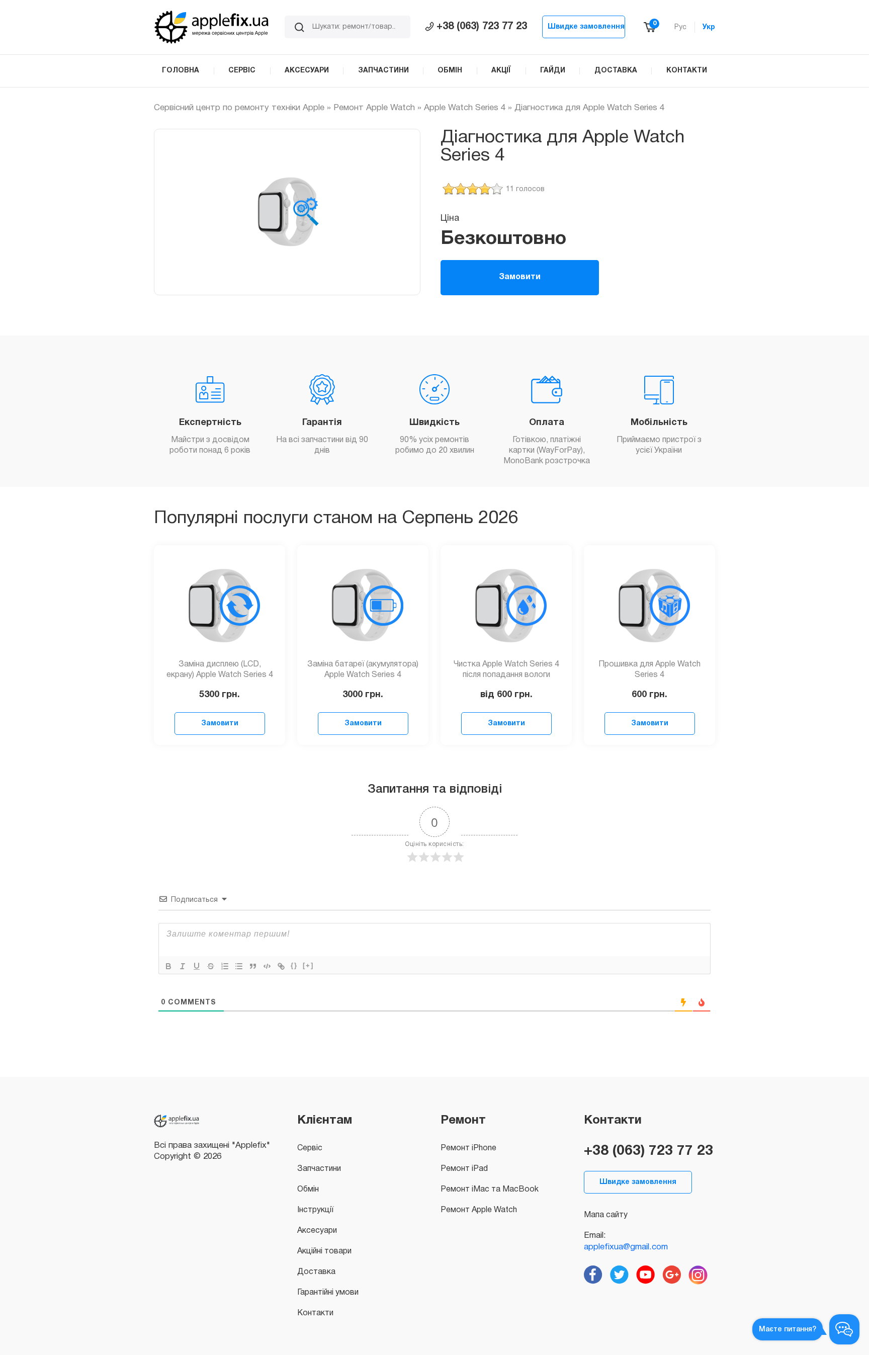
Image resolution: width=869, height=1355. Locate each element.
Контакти (315, 1313)
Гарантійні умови (328, 1292)
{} (294, 965)
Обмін (308, 1189)
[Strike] (211, 966)
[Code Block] (267, 966)
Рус (680, 27)
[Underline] (197, 966)
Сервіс (309, 1148)
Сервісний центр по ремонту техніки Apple (239, 108)
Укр (709, 27)
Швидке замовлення (586, 27)
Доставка (316, 1272)
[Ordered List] (225, 966)
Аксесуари (317, 1230)
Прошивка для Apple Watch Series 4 (649, 670)
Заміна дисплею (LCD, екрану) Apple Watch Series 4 (219, 670)
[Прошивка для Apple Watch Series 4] (650, 605)
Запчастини (319, 1168)
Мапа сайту (606, 1215)
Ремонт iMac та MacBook (490, 1189)
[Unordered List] (239, 966)
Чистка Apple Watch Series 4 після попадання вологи (506, 670)
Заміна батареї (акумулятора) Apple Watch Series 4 (362, 670)
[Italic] (183, 966)
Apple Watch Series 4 (464, 108)
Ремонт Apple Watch (374, 108)
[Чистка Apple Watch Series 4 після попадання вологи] (506, 605)
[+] (308, 965)
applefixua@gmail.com (626, 1247)
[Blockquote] (253, 966)
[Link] (281, 966)
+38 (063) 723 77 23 (482, 26)
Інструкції (315, 1210)
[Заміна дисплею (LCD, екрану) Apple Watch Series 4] (220, 605)
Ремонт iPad (464, 1168)
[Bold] (168, 966)
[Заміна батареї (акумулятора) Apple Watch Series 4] (363, 605)
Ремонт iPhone (468, 1148)
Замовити (520, 277)
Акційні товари (324, 1251)
